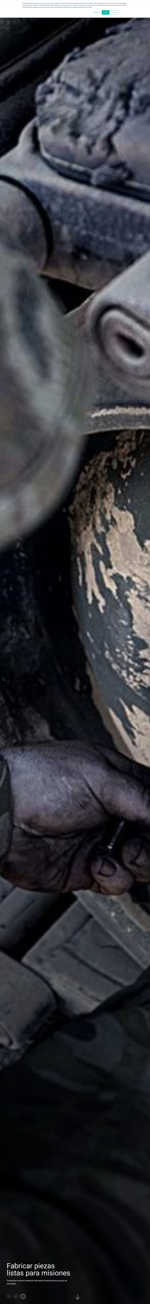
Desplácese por (77, 1297)
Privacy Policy (72, 5)
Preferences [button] (96, 12)
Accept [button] (106, 12)
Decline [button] (115, 12)
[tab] (9, 1296)
